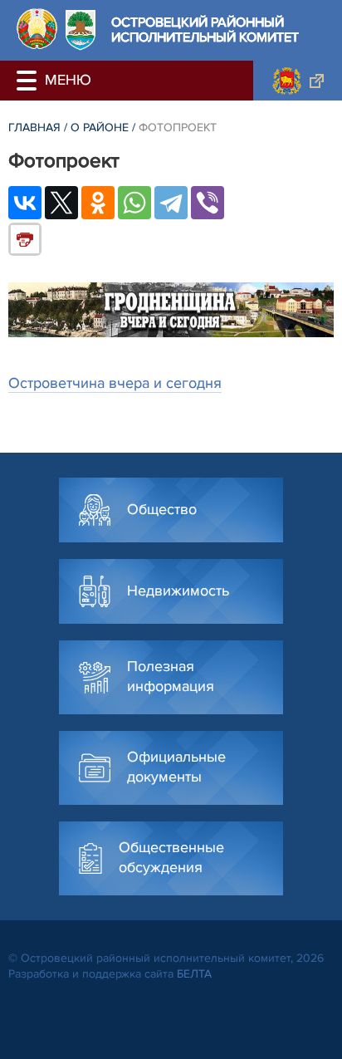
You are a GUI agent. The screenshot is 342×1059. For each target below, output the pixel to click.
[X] (61, 202)
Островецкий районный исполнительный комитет (205, 30)
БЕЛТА (194, 974)
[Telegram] (171, 202)
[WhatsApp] (134, 202)
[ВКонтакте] (25, 202)
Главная (34, 127)
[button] (29, 81)
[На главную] (37, 28)
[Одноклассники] (98, 202)
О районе (100, 127)
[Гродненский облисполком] (297, 81)
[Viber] (207, 202)
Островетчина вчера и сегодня (115, 383)
